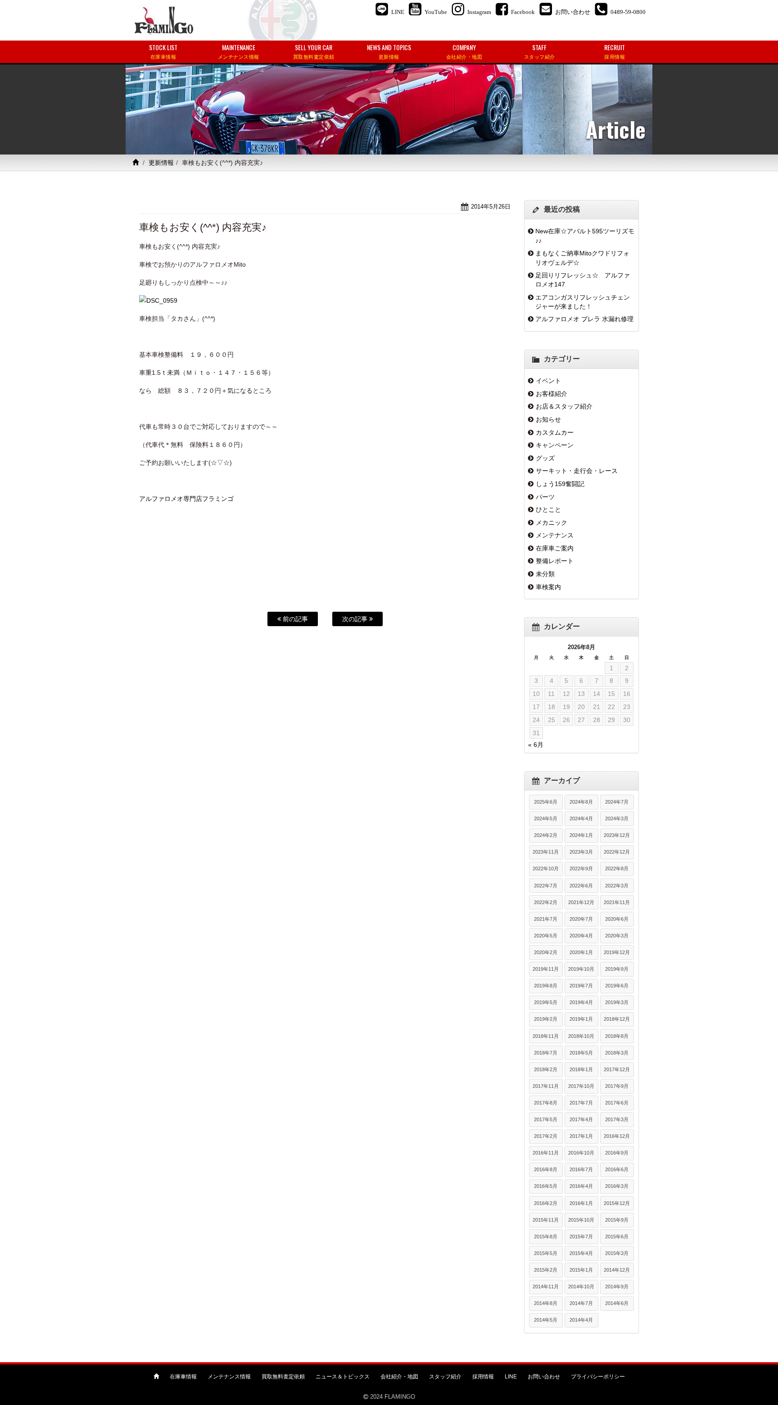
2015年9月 (617, 1220)
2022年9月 (581, 868)
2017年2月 (545, 1136)
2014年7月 (581, 1303)
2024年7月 (617, 802)
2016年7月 (581, 1169)
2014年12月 (617, 1270)
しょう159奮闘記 (560, 483)
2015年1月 (581, 1270)
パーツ (545, 496)
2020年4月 (581, 935)
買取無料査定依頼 (283, 1376)
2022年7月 (545, 885)
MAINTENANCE (238, 51)
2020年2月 (545, 952)
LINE (511, 1376)
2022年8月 (617, 868)
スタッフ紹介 (445, 1376)
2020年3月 (617, 935)
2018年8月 (617, 1036)
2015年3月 (617, 1253)
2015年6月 (617, 1236)
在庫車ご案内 (555, 548)
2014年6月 (617, 1303)
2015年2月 (545, 1270)
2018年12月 (617, 1019)
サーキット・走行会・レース (577, 470)
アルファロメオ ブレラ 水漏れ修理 (584, 319)
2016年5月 (545, 1186)
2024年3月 (617, 818)
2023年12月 (617, 835)
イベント (548, 380)
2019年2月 (545, 1019)
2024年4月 (581, 818)
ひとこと (548, 509)
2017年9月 (617, 1086)
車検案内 (548, 587)
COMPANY (464, 51)
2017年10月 (581, 1086)
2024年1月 (581, 835)
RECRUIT (614, 51)
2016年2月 (545, 1203)
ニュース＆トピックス (343, 1376)
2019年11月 (546, 969)
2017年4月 (581, 1119)
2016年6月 (617, 1169)
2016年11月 (546, 1152)
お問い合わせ (544, 1376)
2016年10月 (581, 1152)
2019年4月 (581, 1002)
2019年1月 (581, 1019)
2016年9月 (617, 1152)
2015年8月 (545, 1236)
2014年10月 (581, 1286)
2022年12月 (617, 852)
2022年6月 (581, 885)
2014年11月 (546, 1286)
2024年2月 (545, 835)
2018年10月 (581, 1036)
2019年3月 (617, 1002)
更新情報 (161, 162)
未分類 (545, 573)
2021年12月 (581, 902)
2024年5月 (545, 818)
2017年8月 (545, 1102)
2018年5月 (581, 1052)
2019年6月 (617, 985)
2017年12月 (617, 1069)
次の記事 (355, 619)
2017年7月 (581, 1102)
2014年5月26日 (491, 206)
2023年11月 (546, 852)
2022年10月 (546, 868)
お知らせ (548, 419)
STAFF (539, 51)
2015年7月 (581, 1236)
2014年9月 (617, 1286)
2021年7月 (545, 919)
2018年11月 (546, 1036)
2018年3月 (617, 1052)
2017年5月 (545, 1119)
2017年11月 (546, 1086)
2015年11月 (546, 1220)
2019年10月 (581, 969)
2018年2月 (545, 1069)
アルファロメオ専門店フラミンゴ (186, 498)
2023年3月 (581, 852)
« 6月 (535, 744)
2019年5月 (545, 1002)
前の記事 (294, 619)
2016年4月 (581, 1186)
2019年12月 (617, 952)
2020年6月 (617, 919)
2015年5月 (545, 1253)
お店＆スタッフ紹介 (564, 406)
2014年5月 (545, 1320)
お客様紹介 (551, 393)
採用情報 (483, 1376)
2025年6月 (545, 802)
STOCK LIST (163, 51)
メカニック (551, 522)
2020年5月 (545, 935)
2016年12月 (617, 1136)
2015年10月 (581, 1220)
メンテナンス (555, 535)
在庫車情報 (183, 1376)
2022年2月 (545, 902)
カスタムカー (555, 432)
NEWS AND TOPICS (389, 51)
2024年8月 (581, 802)
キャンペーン (555, 445)
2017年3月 (617, 1119)
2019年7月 (581, 985)
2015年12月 (617, 1203)
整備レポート (555, 560)
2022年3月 (617, 885)
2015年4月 (581, 1253)
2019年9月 (617, 969)
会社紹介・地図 (399, 1376)
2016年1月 (581, 1203)
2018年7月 (545, 1052)
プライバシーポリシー (598, 1376)
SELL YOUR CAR (314, 51)
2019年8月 (545, 985)
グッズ (545, 458)
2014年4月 (581, 1320)
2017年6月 (617, 1102)
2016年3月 (617, 1186)
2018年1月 (581, 1069)
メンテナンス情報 (229, 1376)
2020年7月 (581, 919)
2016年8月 (545, 1169)
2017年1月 (581, 1136)
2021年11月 (617, 902)
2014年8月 (545, 1303)
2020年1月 (581, 952)
